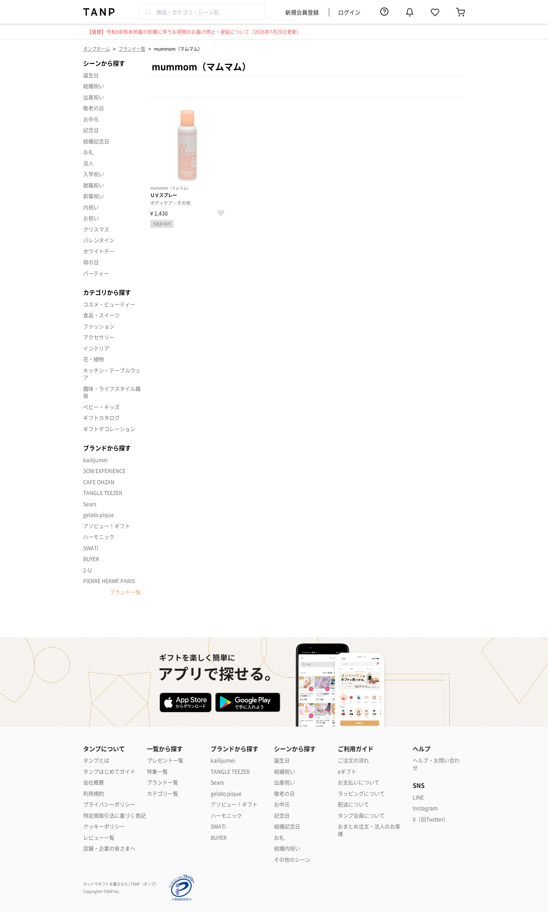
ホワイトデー (98, 251)
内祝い (91, 207)
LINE (418, 797)
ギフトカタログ (101, 417)
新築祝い (93, 196)
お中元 (91, 119)
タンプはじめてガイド (109, 771)
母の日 (91, 262)
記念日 (91, 130)
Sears (90, 503)
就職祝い (93, 185)
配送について (353, 804)
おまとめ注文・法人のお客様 (369, 830)
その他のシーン (292, 859)
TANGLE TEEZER (102, 492)
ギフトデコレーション (109, 428)
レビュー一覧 (98, 837)
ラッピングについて (361, 793)
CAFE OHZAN (98, 481)
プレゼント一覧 (165, 760)
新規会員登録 (302, 12)
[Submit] (147, 12)
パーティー (96, 273)
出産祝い (93, 97)
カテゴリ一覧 (162, 793)
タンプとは (96, 760)
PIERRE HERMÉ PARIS (109, 580)
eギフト (347, 771)
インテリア (96, 348)
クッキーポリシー (104, 826)
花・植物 (93, 359)
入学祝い (93, 174)
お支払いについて (358, 782)
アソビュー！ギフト (106, 526)
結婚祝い (93, 86)
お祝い (91, 218)
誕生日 (91, 75)
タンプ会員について (361, 815)
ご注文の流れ (353, 760)
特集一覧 (157, 771)
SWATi (90, 548)
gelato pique (98, 514)
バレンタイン (98, 240)
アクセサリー (98, 337)
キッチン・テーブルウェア (112, 373)
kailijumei (95, 459)
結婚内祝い (287, 848)
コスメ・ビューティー (109, 304)
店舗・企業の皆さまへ (109, 848)
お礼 (88, 152)
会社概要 (93, 782)
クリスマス (96, 229)
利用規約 (93, 793)
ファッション (98, 326)
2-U (87, 570)
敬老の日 (93, 108)
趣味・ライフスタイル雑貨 (112, 392)
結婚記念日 (96, 141)
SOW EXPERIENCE (104, 470)
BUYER (91, 558)
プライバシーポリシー (109, 804)
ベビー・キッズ (101, 406)
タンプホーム (96, 49)
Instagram (425, 808)
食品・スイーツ (101, 315)
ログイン (349, 12)
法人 (88, 163)
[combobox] (201, 11)
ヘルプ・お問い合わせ (436, 764)
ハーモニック (98, 536)
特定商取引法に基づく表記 (114, 815)
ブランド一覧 (132, 49)
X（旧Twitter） (430, 819)
